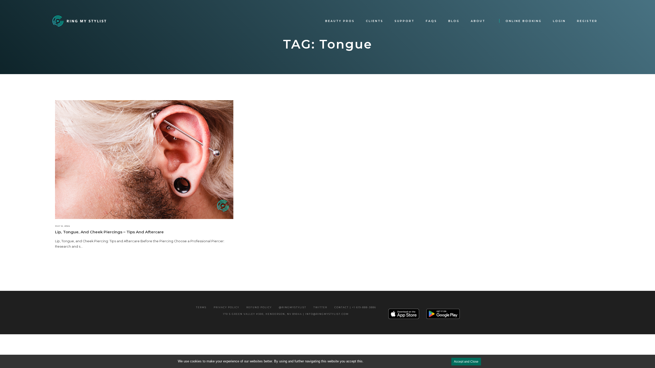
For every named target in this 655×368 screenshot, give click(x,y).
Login (559, 21)
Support (404, 21)
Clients (374, 21)
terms (201, 307)
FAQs (431, 21)
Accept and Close (466, 361)
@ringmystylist (292, 307)
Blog (454, 21)
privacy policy (226, 307)
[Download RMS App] (443, 313)
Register (587, 21)
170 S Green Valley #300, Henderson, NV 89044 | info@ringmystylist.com (286, 314)
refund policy (259, 307)
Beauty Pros (340, 21)
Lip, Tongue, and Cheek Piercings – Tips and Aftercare (109, 231)
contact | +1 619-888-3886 (355, 307)
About (478, 21)
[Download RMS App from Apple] (403, 314)
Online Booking (524, 21)
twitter (320, 307)
